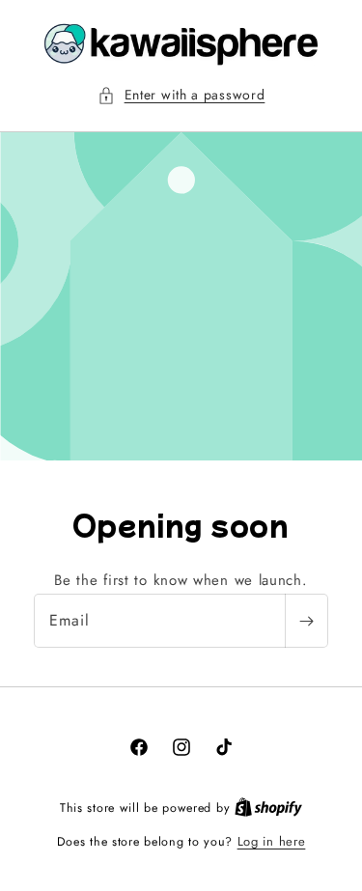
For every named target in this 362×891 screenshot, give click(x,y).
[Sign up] (306, 621)
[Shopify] (268, 807)
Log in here (271, 841)
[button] (181, 95)
